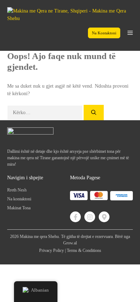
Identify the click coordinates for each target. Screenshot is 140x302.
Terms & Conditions (84, 250)
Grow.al (70, 242)
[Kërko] (94, 112)
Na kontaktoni (104, 33)
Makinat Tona (19, 207)
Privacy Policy (51, 250)
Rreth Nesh (17, 190)
